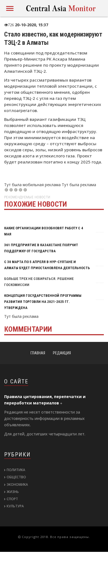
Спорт (12, 499)
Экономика (17, 484)
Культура (15, 506)
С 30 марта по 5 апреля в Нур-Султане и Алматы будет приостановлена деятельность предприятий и (47, 268)
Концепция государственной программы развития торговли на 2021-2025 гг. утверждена (42, 301)
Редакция (62, 353)
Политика (16, 469)
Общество (16, 477)
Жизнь (13, 491)
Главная (37, 353)
